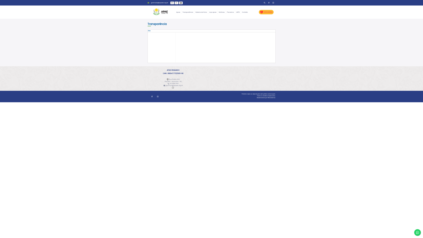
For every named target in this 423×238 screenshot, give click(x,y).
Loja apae (212, 12)
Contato (245, 12)
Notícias (222, 12)
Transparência (188, 12)
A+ (172, 3)
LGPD (238, 12)
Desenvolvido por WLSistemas (266, 98)
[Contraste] (181, 3)
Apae (178, 12)
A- (176, 3)
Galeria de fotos (201, 12)
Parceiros (230, 12)
